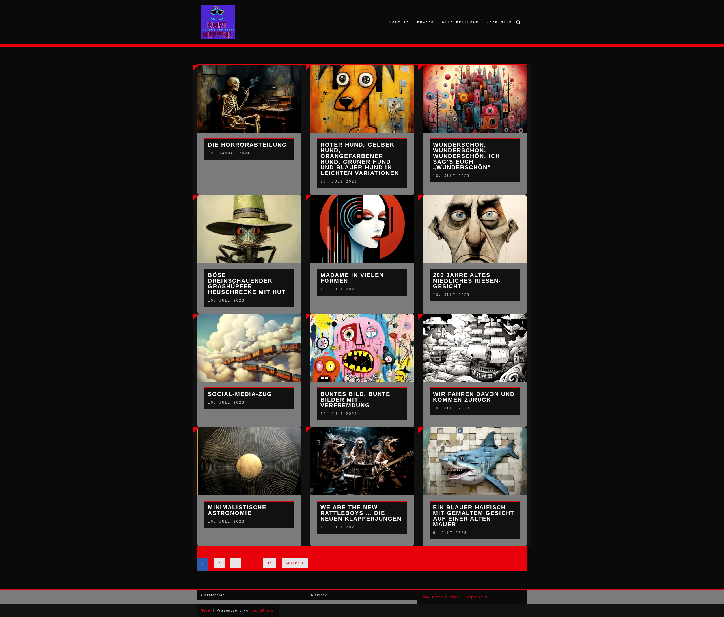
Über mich (499, 22)
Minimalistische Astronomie (237, 510)
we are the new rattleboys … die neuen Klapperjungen (361, 513)
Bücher (425, 22)
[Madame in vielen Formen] (362, 234)
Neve (205, 610)
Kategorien (214, 595)
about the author (441, 597)
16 (269, 563)
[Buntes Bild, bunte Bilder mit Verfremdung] (362, 353)
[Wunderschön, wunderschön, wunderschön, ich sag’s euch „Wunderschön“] (475, 104)
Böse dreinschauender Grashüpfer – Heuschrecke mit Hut (247, 283)
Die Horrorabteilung (247, 145)
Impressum (477, 597)
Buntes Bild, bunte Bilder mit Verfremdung (355, 399)
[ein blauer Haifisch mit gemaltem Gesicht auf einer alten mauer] (475, 466)
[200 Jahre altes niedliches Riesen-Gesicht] (475, 234)
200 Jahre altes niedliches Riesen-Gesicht (467, 280)
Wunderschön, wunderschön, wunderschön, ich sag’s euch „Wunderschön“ (466, 156)
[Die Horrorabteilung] (249, 104)
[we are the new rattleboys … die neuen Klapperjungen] (362, 466)
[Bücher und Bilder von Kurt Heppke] (218, 22)
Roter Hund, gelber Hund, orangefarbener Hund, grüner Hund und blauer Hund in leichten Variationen (359, 159)
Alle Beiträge (460, 22)
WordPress (263, 610)
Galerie (399, 22)
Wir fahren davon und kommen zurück (474, 397)
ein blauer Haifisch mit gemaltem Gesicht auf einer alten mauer (473, 515)
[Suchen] (518, 22)
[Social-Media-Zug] (249, 353)
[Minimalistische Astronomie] (249, 466)
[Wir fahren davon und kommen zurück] (475, 353)
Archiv (321, 595)
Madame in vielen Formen (352, 278)
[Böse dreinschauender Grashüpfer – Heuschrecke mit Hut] (249, 234)
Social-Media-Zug (240, 394)
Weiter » (295, 563)
